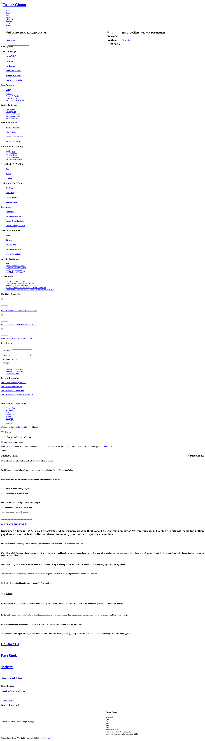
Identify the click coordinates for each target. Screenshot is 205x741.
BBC (8, 263)
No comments (8, 701)
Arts (7, 169)
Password (6, 355)
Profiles (9, 178)
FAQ (8, 235)
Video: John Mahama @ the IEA (13, 383)
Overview (9, 423)
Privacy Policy (49, 738)
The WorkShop (11, 153)
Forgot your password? (14, 369)
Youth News (10, 151)
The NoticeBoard (12, 157)
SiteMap (9, 240)
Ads (7, 412)
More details (10, 40)
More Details (108, 446)
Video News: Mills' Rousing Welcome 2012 (17, 395)
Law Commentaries (13, 116)
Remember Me (8, 359)
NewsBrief (11, 56)
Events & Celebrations (15, 221)
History (8, 90)
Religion (9, 94)
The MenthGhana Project (15, 281)
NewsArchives (11, 245)
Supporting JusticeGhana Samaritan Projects (22, 285)
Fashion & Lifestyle (13, 141)
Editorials (10, 66)
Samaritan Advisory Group (16, 268)
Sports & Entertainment (15, 137)
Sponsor (9, 21)
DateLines (10, 193)
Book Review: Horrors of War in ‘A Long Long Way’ (26, 288)
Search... (4, 47)
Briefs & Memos (13, 70)
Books (8, 174)
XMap (8, 25)
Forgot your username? (14, 371)
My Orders (10, 421)
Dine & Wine (11, 132)
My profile (10, 410)
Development (11, 112)
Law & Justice (11, 197)
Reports (9, 417)
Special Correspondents (15, 226)
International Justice (13, 118)
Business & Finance (13, 98)
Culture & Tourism (13, 96)
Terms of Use (11, 678)
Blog (7, 15)
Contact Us (10, 644)
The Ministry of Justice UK (16, 272)
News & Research (13, 128)
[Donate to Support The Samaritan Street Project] (19, 427)
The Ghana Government (15, 270)
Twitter (7, 667)
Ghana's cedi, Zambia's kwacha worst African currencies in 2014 (30, 290)
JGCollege (10, 19)
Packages (9, 419)
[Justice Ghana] (13, 4)
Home (8, 10)
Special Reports (13, 75)
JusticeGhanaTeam (13, 249)
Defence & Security (13, 114)
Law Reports (10, 110)
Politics (8, 92)
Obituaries (10, 212)
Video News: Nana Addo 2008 (12, 391)
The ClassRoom (12, 155)
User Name (7, 351)
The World (10, 188)
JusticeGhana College (14, 159)
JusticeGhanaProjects (14, 216)
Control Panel (11, 408)
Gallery (8, 17)
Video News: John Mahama (11, 387)
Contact (9, 23)
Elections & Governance (15, 100)
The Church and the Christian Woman (20, 283)
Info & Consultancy (14, 254)
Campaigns (10, 414)
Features (10, 61)
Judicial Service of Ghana (15, 266)
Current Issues (12, 202)
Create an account (12, 374)
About (8, 13)
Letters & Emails (14, 80)
